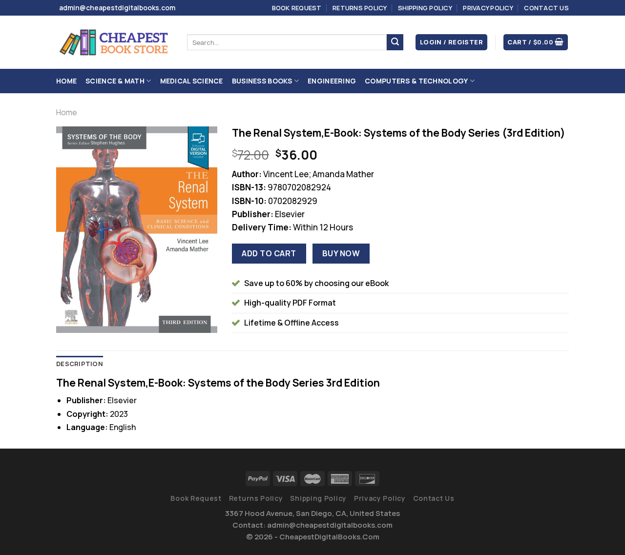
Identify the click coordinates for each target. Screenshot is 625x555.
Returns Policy (360, 7)
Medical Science (191, 80)
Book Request (297, 7)
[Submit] (395, 42)
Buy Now (341, 253)
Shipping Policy (425, 7)
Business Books (262, 80)
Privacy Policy (488, 7)
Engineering (332, 80)
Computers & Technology (416, 80)
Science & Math (115, 80)
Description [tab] (79, 363)
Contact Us (546, 7)
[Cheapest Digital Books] (114, 42)
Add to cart (269, 253)
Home (66, 80)
